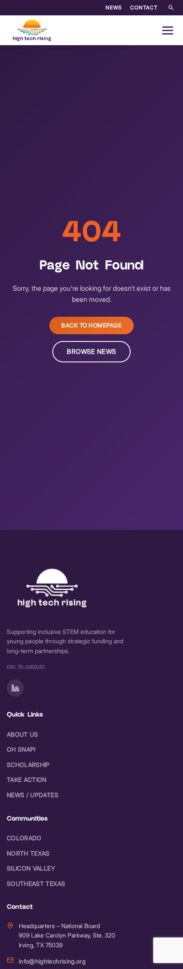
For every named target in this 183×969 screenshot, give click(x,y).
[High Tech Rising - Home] (32, 30)
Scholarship (28, 764)
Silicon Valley (31, 868)
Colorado (24, 838)
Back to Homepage (91, 325)
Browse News (91, 351)
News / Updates (32, 794)
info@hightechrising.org (52, 961)
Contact (143, 7)
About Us (22, 734)
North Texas (28, 853)
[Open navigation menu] (167, 30)
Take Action (27, 779)
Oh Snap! (21, 749)
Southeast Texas (36, 883)
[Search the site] (171, 8)
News (114, 7)
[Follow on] (15, 688)
